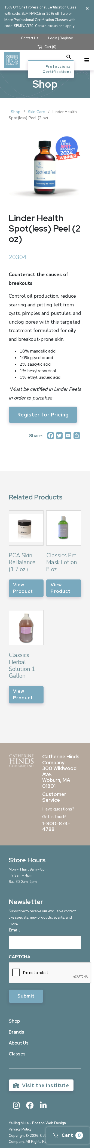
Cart (70, 1135)
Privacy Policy (20, 1129)
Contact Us (29, 38)
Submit (26, 996)
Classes (17, 1054)
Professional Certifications (57, 69)
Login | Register (60, 38)
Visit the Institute (45, 1085)
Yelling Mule (19, 1123)
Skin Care (36, 111)
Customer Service (54, 797)
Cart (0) (50, 47)
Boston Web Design (49, 1123)
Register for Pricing (43, 415)
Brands (16, 1032)
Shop (15, 111)
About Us (19, 1043)
